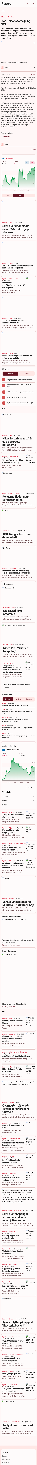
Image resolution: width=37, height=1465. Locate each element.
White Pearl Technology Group (18, 843)
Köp (27, 162)
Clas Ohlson (11, 17)
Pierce (11, 1371)
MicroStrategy (13, 1264)
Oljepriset (12, 828)
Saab (10, 318)
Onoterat (11, 1282)
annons (4, 568)
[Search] (28, 3)
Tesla (10, 1249)
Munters (11, 898)
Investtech (5, 1462)
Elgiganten (12, 1034)
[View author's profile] (34, 68)
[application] (18, 178)
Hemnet (11, 1156)
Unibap (11, 222)
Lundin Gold (12, 1173)
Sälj (32, 162)
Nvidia (11, 263)
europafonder (18, 493)
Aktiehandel (12, 1231)
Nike (10, 435)
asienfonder (17, 1210)
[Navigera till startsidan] (7, 3)
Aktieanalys (5, 531)
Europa (11, 353)
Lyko (10, 1123)
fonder (10, 279)
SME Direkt (6, 1459)
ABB (12, 531)
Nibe (13, 607)
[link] (18, 220)
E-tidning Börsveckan (9, 1007)
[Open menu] (33, 3)
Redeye (4, 1456)
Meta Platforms (13, 456)
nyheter (3, 17)
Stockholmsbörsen (14, 1139)
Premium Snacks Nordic (16, 1354)
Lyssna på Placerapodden (11, 945)
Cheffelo (11, 1102)
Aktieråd (11, 812)
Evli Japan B (12, 568)
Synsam (11, 1319)
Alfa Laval (12, 861)
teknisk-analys (15, 1422)
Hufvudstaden (13, 1385)
